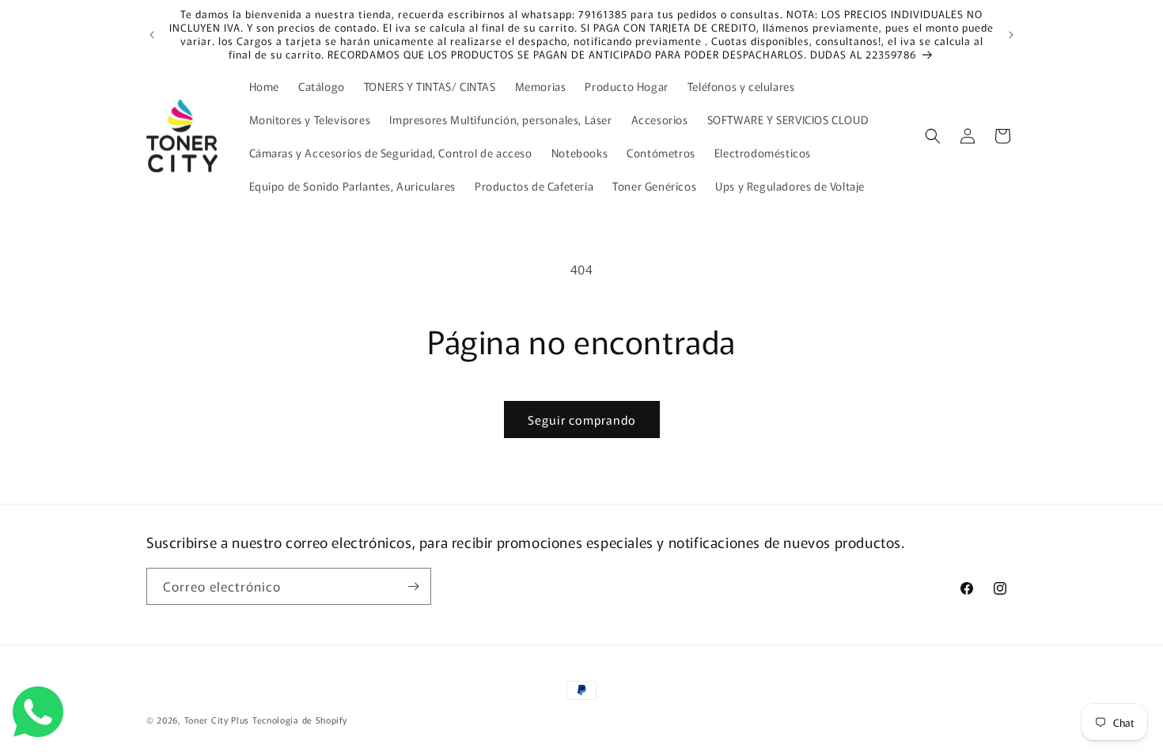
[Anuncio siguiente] (1011, 35)
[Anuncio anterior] (151, 35)
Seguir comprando (582, 419)
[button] (932, 136)
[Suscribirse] (413, 586)
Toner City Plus (217, 719)
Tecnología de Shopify (299, 719)
